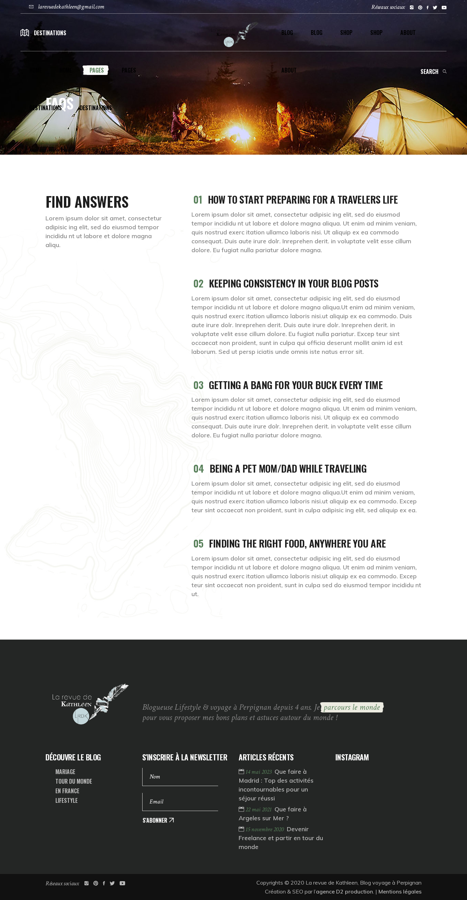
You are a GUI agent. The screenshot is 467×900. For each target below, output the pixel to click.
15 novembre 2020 (265, 829)
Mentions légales (400, 891)
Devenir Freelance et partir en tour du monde (281, 838)
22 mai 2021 (259, 809)
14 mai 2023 (259, 772)
